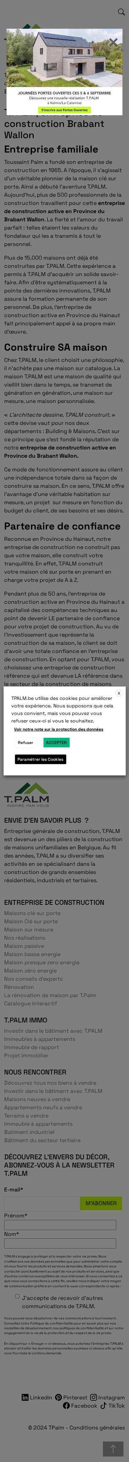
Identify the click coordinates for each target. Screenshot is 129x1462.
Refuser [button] (25, 742)
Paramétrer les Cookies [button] (40, 759)
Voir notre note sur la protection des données (58, 729)
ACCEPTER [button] (56, 742)
